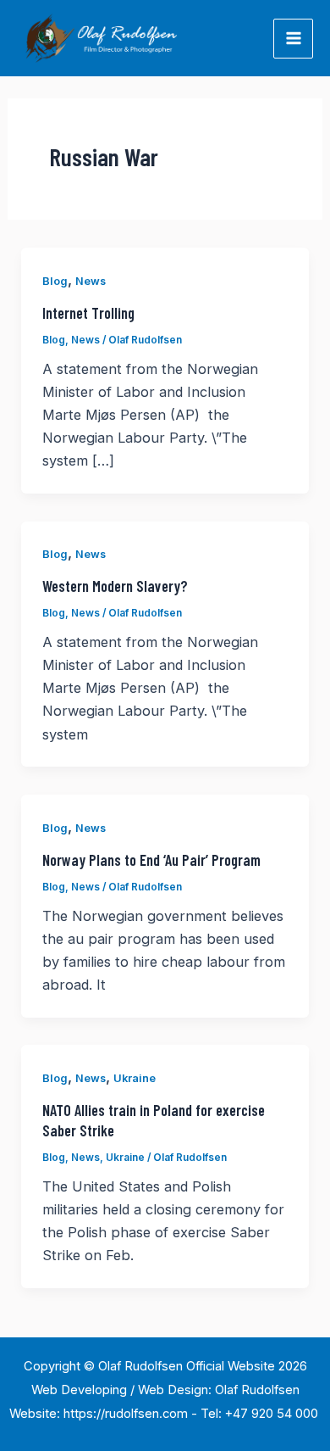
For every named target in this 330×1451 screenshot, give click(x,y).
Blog (55, 281)
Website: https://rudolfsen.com (98, 1413)
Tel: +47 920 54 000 (261, 1413)
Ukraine (134, 1078)
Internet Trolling (88, 313)
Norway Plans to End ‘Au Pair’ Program (151, 860)
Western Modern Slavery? (115, 586)
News (90, 281)
